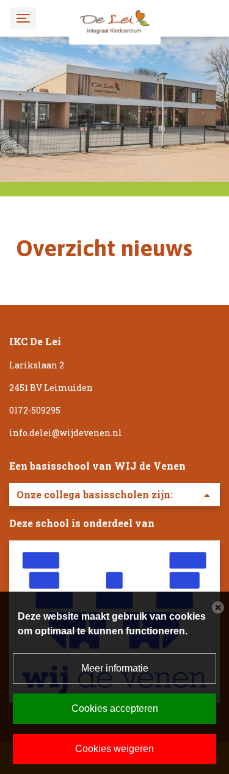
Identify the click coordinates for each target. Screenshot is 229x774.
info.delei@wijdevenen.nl (65, 433)
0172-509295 (34, 410)
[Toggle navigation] (23, 18)
